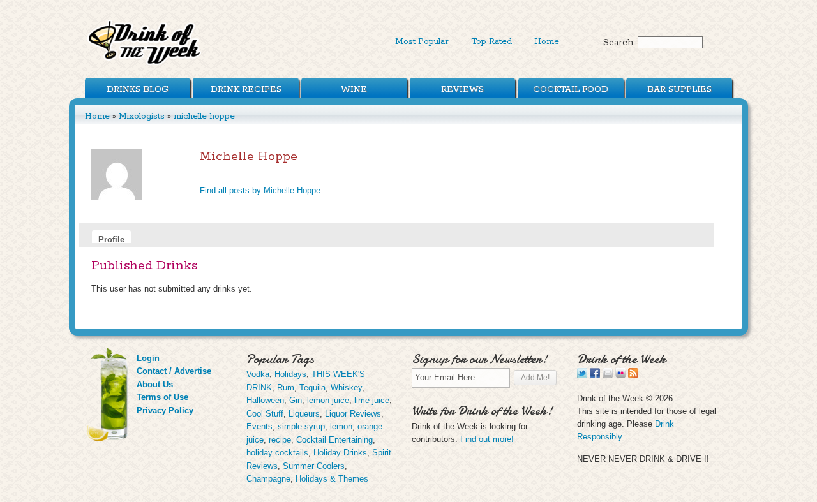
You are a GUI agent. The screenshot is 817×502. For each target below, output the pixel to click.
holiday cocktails (277, 452)
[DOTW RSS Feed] (633, 375)
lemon (341, 426)
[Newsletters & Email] (608, 375)
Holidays (290, 374)
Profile (111, 239)
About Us (155, 384)
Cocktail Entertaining (334, 440)
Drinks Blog (138, 89)
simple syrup (301, 426)
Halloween (265, 400)
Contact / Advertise (174, 371)
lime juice (371, 400)
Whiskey (346, 387)
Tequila (312, 387)
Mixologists (142, 116)
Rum (285, 387)
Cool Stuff (264, 413)
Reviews (462, 89)
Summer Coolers (314, 466)
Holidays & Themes (332, 479)
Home (546, 41)
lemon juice (328, 400)
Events (259, 426)
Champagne (268, 479)
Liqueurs (304, 413)
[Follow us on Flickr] (620, 375)
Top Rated (491, 41)
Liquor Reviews (353, 413)
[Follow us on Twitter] (582, 375)
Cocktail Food (570, 89)
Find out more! (487, 439)
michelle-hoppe (204, 116)
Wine (354, 89)
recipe (280, 440)
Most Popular (422, 41)
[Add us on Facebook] (595, 375)
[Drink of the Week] (145, 64)
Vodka (257, 374)
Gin (295, 400)
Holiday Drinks (340, 452)
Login (148, 358)
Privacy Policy (165, 410)
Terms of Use (162, 397)
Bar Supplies (679, 89)
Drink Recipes (246, 89)
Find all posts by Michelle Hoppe (260, 190)
